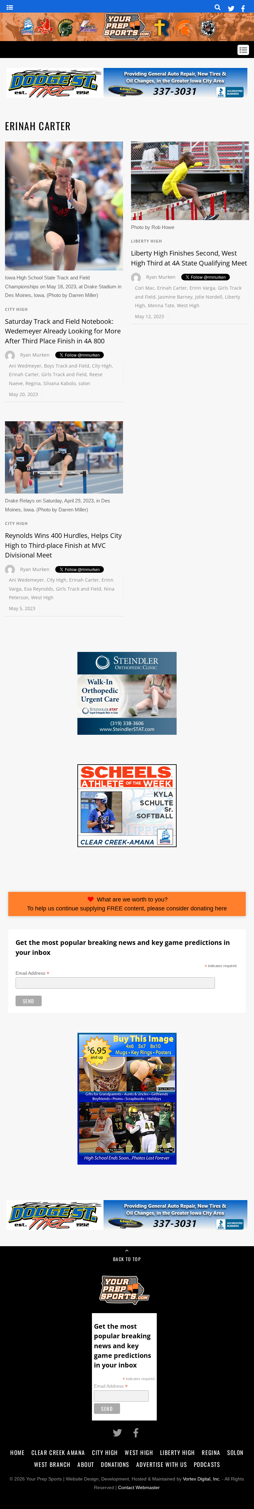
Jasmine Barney (175, 297)
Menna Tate (161, 305)
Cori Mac (144, 288)
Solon (235, 1452)
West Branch (52, 1464)
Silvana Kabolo (59, 383)
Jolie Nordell (208, 297)
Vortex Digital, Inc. (202, 1479)
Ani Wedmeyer (25, 366)
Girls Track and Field (64, 374)
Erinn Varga (202, 288)
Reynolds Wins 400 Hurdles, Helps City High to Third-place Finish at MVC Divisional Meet (63, 545)
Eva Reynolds (38, 589)
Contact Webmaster (139, 1487)
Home (17, 1452)
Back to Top (127, 1258)
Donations (115, 1464)
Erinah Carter (24, 374)
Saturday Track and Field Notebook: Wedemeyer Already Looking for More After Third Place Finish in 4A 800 (63, 331)
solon (84, 383)
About (85, 1464)
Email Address (32, 973)
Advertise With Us (161, 1464)
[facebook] (243, 7)
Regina (33, 383)
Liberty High (146, 241)
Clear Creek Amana (58, 1452)
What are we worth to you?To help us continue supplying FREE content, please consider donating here (127, 904)
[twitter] (231, 7)
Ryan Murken (35, 355)
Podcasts (207, 1464)
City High (16, 309)
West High (188, 305)
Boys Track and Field (66, 366)
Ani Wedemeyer (26, 580)
